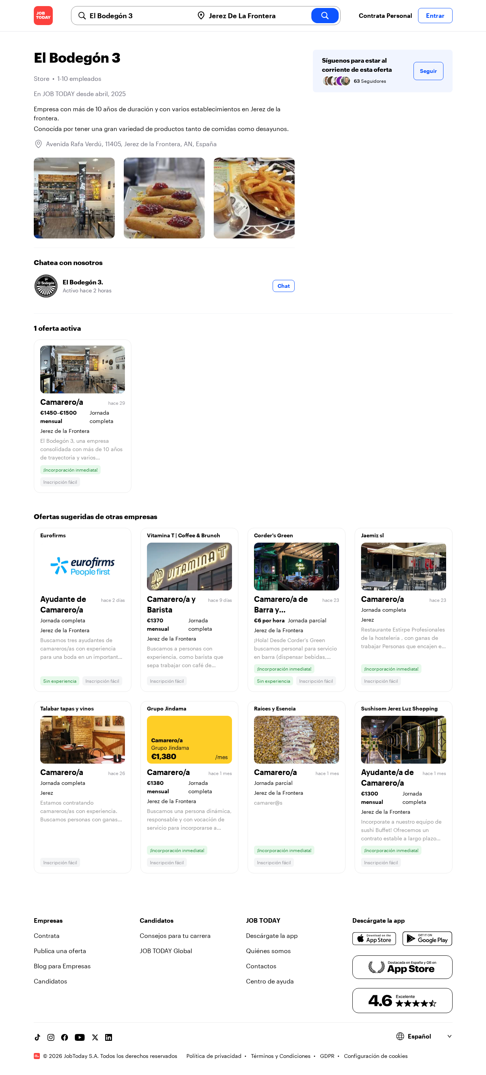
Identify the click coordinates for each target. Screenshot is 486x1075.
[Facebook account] (64, 1037)
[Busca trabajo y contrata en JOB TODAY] (43, 15)
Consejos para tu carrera (175, 935)
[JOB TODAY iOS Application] (374, 938)
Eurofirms (53, 535)
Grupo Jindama (166, 708)
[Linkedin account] (108, 1037)
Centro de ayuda (270, 981)
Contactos (261, 965)
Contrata (47, 935)
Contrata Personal (385, 15)
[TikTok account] (37, 1037)
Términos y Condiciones (281, 1056)
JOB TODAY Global (166, 950)
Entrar (435, 15)
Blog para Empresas (62, 965)
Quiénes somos (268, 950)
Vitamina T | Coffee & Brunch (183, 535)
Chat (284, 286)
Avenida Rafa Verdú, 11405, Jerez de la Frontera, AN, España (131, 143)
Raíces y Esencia (275, 708)
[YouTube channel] (80, 1037)
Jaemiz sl (372, 535)
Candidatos (50, 981)
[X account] (95, 1037)
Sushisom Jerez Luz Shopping (399, 708)
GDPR (327, 1056)
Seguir (428, 71)
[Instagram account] (50, 1037)
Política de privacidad (213, 1056)
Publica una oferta (60, 950)
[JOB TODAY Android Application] (427, 938)
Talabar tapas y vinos (67, 708)
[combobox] (139, 15)
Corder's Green (273, 535)
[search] (325, 15)
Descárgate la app (272, 935)
